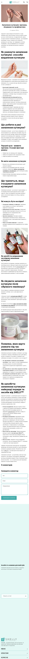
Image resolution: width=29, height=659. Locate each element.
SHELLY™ (6, 450)
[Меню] (1, 2)
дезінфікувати (11, 411)
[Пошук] (24, 2)
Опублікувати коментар (9, 497)
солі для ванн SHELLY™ (16, 296)
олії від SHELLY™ (20, 266)
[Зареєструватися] (25, 596)
